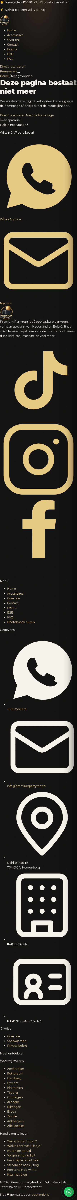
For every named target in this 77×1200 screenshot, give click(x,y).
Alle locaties (15, 1126)
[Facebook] (38, 576)
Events (12, 49)
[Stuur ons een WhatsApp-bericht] (69, 1192)
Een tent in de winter (22, 1169)
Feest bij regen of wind (23, 1160)
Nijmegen (14, 1107)
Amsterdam (15, 1069)
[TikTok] (38, 418)
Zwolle (12, 1116)
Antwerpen (15, 1121)
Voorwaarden (17, 1041)
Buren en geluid (19, 1151)
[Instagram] (38, 497)
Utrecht (13, 1083)
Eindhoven (15, 1087)
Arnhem (13, 1102)
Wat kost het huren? (22, 1141)
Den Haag (14, 1078)
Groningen (15, 1097)
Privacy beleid (17, 1045)
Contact (13, 44)
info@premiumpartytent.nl (26, 786)
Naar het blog (17, 1174)
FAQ (10, 59)
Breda (11, 1111)
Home (11, 30)
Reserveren (8, 71)
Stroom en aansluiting (23, 1165)
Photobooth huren (21, 622)
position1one (40, 1194)
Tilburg (12, 1092)
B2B (10, 54)
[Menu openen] (18, 72)
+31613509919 (16, 709)
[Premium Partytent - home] (38, 20)
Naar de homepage (40, 115)
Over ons (13, 40)
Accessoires (15, 35)
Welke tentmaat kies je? (24, 1146)
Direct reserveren (12, 66)
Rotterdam (15, 1073)
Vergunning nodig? (21, 1155)
